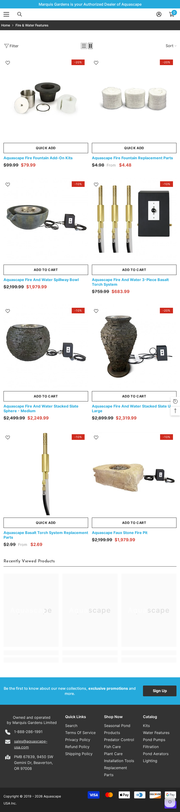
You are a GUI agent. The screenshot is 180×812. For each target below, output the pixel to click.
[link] (31, 652)
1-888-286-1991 (28, 731)
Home (5, 25)
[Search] (19, 14)
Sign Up (160, 690)
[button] (84, 46)
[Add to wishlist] (8, 62)
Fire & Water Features (32, 25)
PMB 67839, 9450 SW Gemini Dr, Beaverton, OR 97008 (33, 762)
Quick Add (46, 148)
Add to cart (46, 270)
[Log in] (159, 14)
